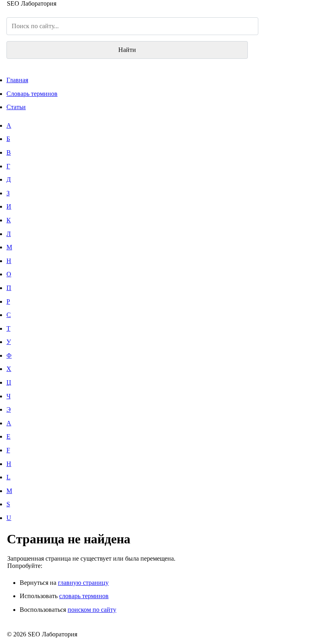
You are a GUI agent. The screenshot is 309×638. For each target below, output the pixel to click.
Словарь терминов (32, 93)
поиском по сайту (92, 609)
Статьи (16, 107)
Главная (17, 80)
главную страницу (83, 582)
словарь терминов (84, 595)
